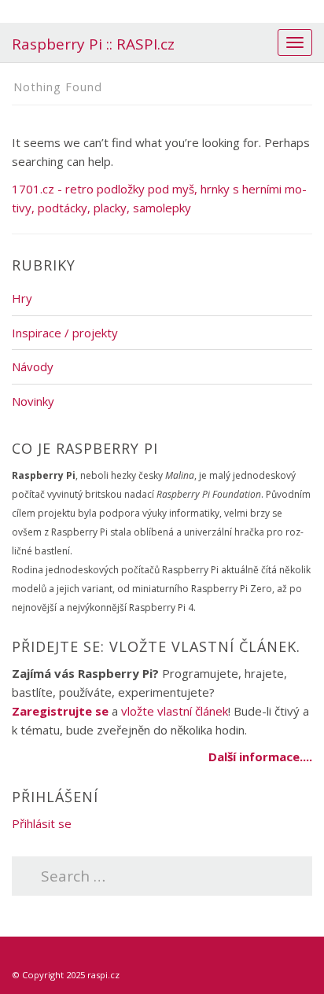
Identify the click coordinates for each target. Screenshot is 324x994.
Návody (32, 366)
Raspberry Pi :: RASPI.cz (93, 44)
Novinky (33, 401)
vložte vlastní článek (174, 711)
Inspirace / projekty (65, 333)
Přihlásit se (42, 823)
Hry (22, 298)
